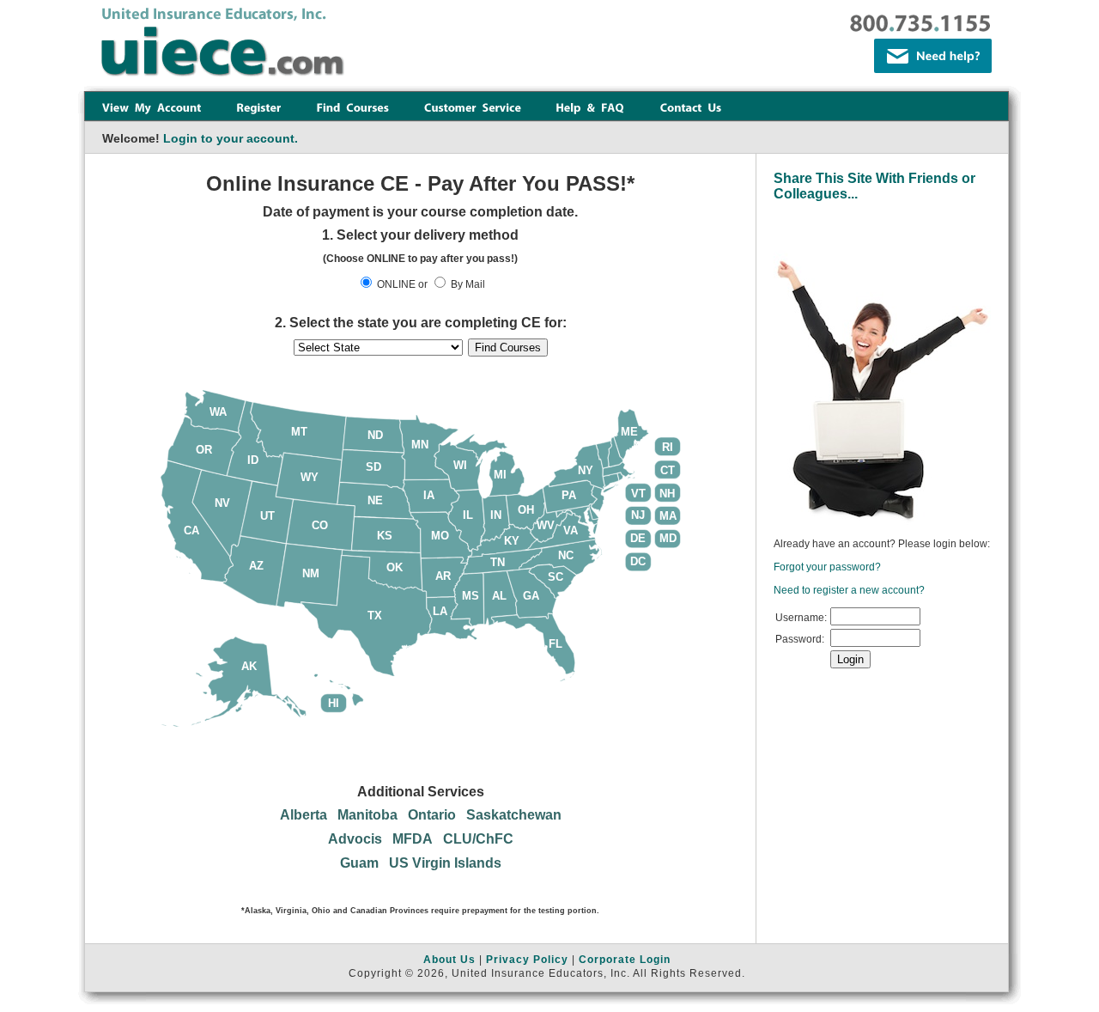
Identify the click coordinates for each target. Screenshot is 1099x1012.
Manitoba (367, 815)
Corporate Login (625, 960)
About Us (449, 960)
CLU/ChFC (478, 839)
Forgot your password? (827, 567)
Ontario (432, 815)
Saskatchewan (514, 815)
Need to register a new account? (849, 590)
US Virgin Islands (445, 863)
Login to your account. (230, 138)
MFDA (412, 839)
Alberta (303, 815)
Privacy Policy (527, 960)
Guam (359, 863)
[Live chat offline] (933, 56)
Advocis (355, 839)
